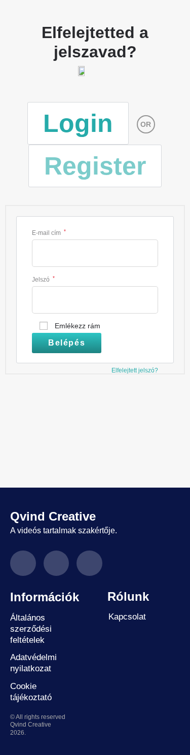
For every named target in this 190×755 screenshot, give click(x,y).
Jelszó (43, 278)
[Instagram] (56, 563)
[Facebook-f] (23, 563)
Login (78, 123)
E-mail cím (49, 232)
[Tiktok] (89, 563)
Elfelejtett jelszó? (134, 370)
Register (95, 166)
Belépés (66, 342)
